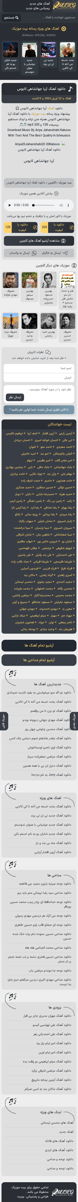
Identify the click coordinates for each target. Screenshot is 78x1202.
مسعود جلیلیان (63, 602)
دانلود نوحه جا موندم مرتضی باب (50, 970)
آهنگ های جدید (39, 4)
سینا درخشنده (22, 528)
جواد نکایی (35, 474)
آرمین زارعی (65, 433)
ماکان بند (29, 575)
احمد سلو (46, 447)
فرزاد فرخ (66, 568)
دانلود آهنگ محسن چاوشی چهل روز (48, 729)
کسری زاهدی (64, 575)
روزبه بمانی (31, 514)
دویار (18, 494)
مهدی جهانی (27, 609)
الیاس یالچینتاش (62, 454)
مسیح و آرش (19, 602)
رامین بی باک (54, 501)
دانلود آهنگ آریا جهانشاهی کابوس (41, 89)
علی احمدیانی (64, 555)
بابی (30, 467)
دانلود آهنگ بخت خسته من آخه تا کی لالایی (43, 702)
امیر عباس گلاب (63, 460)
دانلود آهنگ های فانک (59, 1141)
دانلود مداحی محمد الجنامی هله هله (48, 948)
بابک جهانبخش (63, 467)
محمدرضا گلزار (42, 595)
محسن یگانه (64, 589)
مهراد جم (66, 616)
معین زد (67, 609)
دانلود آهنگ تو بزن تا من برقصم (51, 711)
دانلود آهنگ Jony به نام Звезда (51, 775)
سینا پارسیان (42, 528)
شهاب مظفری (25, 541)
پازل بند (51, 474)
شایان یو (67, 541)
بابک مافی (43, 467)
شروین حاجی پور (47, 541)
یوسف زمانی (28, 629)
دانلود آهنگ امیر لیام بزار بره (54, 1043)
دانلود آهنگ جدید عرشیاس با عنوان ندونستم (43, 825)
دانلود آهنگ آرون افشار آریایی (52, 852)
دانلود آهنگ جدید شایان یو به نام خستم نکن (42, 834)
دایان (28, 494)
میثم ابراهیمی (38, 616)
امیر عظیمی (43, 460)
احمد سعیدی (64, 447)
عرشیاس (46, 548)
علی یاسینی (24, 555)
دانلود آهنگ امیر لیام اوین (55, 1052)
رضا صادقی (50, 508)
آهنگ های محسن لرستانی (57, 1123)
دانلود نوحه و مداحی (60, 1159)
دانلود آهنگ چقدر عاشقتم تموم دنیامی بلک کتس (40, 738)
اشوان (32, 447)
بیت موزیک (38, 114)
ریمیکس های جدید (38, 8)
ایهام (29, 460)
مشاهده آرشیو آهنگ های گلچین (40, 241)
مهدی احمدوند (48, 609)
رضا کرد (35, 508)
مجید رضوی (44, 582)
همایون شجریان (24, 622)
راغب (69, 501)
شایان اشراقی (24, 535)
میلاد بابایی (18, 616)
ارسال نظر (15, 397)
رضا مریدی (66, 514)
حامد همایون (64, 481)
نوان (51, 622)
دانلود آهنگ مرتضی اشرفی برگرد (51, 1071)
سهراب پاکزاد (26, 521)
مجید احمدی (64, 582)
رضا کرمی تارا (18, 508)
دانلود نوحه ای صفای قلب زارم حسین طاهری (43, 925)
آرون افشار (48, 433)
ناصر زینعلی (65, 622)
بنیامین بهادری (14, 467)
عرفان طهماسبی (28, 548)
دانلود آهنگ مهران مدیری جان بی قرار (47, 1016)
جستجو (9, 17)
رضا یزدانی (49, 514)
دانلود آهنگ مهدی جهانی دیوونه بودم (47, 720)
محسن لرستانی (24, 582)
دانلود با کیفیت (53, 227)
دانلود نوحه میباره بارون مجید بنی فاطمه (45, 884)
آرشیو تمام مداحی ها (39, 660)
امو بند (44, 454)
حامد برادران (17, 474)
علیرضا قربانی (41, 562)
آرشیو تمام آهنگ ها (39, 645)
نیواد (41, 622)
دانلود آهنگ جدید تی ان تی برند (51, 815)
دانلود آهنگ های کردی (59, 1150)
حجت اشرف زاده (30, 481)
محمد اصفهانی (44, 589)
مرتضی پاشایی (20, 595)
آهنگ (50, 108)
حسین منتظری (44, 487)
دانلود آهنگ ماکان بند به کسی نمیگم (48, 1089)
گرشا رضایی (46, 575)
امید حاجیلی (28, 454)
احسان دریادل (22, 440)
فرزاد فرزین (50, 568)
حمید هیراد (65, 494)
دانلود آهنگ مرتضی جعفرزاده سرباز (49, 756)
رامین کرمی (16, 501)
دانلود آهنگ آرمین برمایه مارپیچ (51, 1080)
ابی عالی (67, 440)
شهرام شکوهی (64, 548)
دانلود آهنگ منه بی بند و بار (53, 843)
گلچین (52, 183)
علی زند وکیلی (43, 555)
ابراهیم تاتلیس (14, 433)
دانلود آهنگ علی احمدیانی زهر (52, 1034)
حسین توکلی (65, 487)
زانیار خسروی (64, 521)
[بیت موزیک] (64, 6)
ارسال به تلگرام (51, 253)
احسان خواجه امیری (46, 440)
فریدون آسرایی (29, 568)
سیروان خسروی (63, 528)
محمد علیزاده (22, 589)
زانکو (17, 514)
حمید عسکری (24, 487)
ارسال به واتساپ (19, 253)
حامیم (48, 481)
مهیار (54, 616)
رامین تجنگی (34, 501)
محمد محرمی (63, 595)
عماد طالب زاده (20, 562)
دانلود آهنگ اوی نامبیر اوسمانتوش (49, 747)
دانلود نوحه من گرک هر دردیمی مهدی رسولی (43, 916)
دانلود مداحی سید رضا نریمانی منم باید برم (44, 893)
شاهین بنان (43, 535)
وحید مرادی (47, 629)
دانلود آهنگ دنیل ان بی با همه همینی (47, 766)
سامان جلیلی (45, 521)
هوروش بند (65, 629)
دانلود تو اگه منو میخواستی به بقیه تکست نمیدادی (39, 692)
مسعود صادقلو (41, 602)
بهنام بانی (66, 474)
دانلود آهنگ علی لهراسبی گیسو (52, 1025)
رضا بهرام (67, 508)
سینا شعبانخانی (63, 535)
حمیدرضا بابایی (45, 494)
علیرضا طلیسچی (63, 562)
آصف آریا (32, 433)
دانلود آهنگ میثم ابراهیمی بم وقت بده (47, 1061)
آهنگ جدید (66, 1132)
